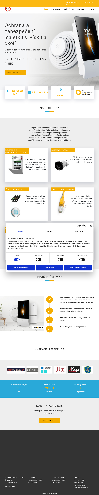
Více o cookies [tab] (78, 231)
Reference (80, 9)
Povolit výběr (49, 267)
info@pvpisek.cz (38, 92)
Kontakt (91, 9)
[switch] (38, 259)
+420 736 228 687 (14, 92)
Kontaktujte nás (12, 72)
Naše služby (55, 9)
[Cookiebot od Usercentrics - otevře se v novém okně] (78, 225)
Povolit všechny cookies (78, 267)
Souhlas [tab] (20, 231)
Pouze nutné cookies (21, 267)
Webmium (54, 493)
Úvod (46, 9)
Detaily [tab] (49, 231)
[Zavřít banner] (91, 226)
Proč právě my (68, 9)
